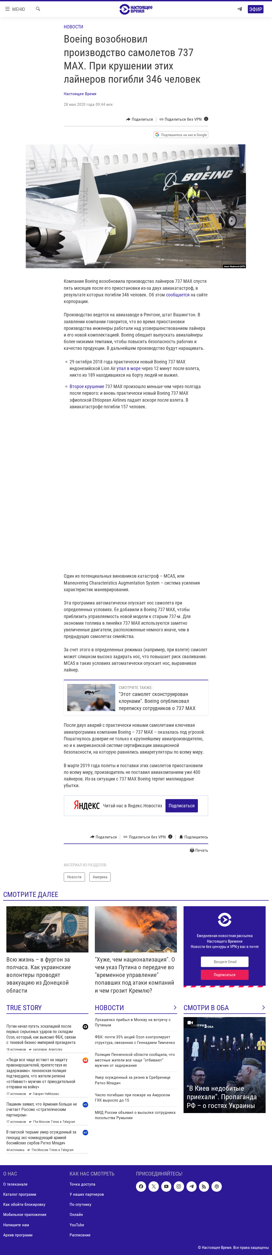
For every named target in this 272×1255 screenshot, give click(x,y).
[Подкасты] (216, 1186)
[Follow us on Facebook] (141, 1186)
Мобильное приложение (24, 1214)
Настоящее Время (80, 93)
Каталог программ (19, 1194)
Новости (73, 27)
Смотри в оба (206, 1008)
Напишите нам (16, 1224)
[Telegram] (239, 9)
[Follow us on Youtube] (166, 1186)
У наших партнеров (87, 1194)
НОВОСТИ (109, 1008)
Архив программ (17, 1234)
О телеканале (15, 1184)
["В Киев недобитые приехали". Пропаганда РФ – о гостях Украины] (225, 1065)
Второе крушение (87, 386)
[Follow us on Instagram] (179, 1186)
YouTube (77, 1224)
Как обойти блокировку (24, 1204)
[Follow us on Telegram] (191, 1186)
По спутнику (80, 1204)
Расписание (80, 1234)
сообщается (178, 294)
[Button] (139, 119)
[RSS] (204, 1186)
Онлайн (76, 1214)
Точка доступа (82, 1184)
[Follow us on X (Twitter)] (153, 1186)
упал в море (129, 368)
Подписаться (182, 805)
